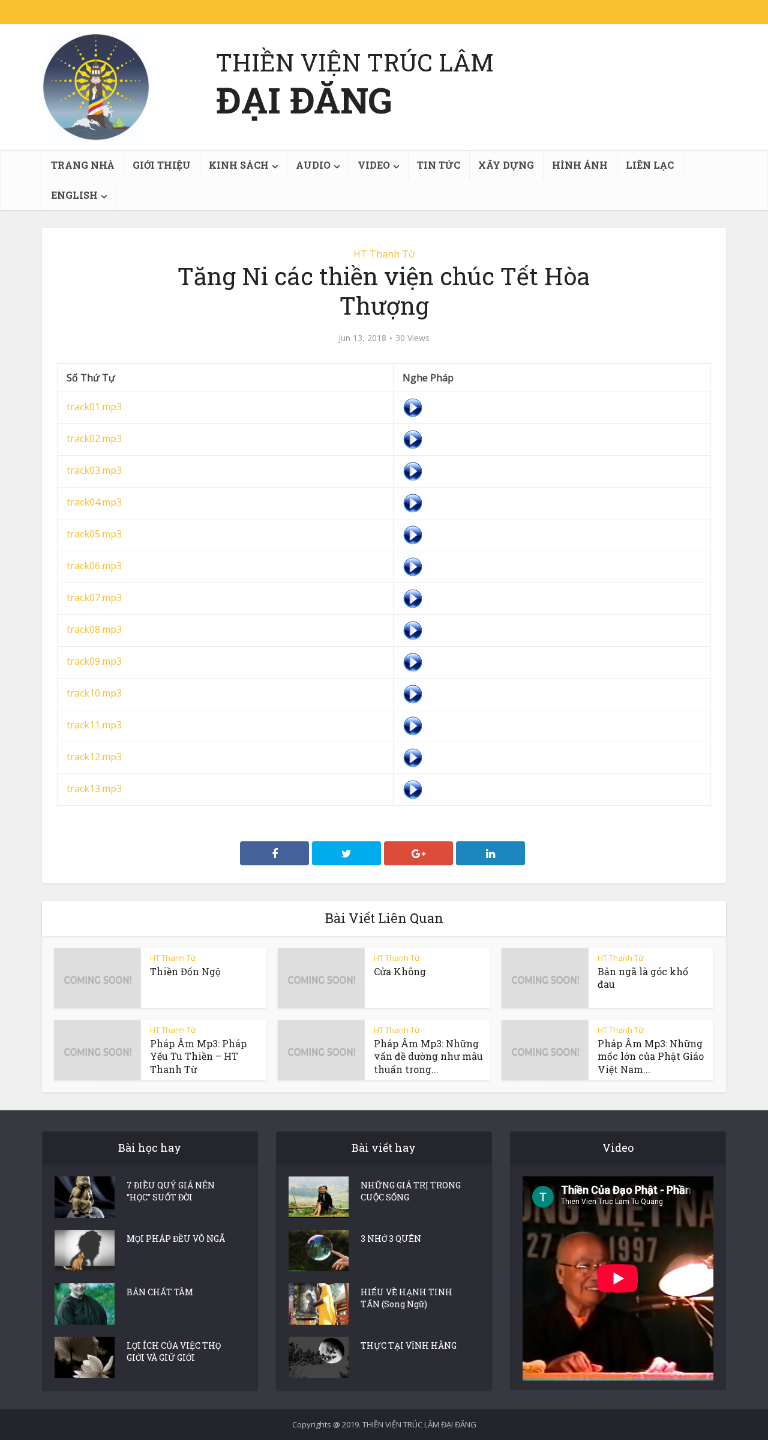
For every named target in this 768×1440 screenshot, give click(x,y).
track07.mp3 (94, 597)
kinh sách (239, 165)
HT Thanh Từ (384, 254)
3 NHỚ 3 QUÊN (391, 1238)
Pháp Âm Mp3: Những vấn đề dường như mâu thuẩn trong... (428, 1056)
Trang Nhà (83, 165)
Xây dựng (506, 165)
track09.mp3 (94, 661)
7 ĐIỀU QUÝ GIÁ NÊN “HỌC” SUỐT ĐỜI (171, 1191)
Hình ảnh (580, 165)
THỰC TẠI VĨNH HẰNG (409, 1345)
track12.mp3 (94, 756)
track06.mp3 (94, 565)
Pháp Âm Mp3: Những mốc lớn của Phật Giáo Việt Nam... (651, 1056)
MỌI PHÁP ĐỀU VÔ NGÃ (176, 1238)
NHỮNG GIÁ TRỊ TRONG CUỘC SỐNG (411, 1191)
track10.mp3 (94, 693)
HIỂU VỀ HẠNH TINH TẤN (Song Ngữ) (406, 1298)
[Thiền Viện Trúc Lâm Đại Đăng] (96, 87)
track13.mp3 (94, 788)
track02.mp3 (94, 438)
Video (374, 165)
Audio (313, 165)
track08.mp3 (94, 629)
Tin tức (438, 165)
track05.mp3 (94, 533)
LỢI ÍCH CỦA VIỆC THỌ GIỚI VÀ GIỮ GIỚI (174, 1351)
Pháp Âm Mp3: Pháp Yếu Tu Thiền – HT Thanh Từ (198, 1056)
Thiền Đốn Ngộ (185, 971)
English (74, 195)
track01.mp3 (94, 406)
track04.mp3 (94, 502)
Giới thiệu (162, 165)
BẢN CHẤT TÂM (160, 1292)
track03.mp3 (94, 470)
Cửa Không (400, 971)
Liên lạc (650, 165)
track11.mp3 (94, 724)
